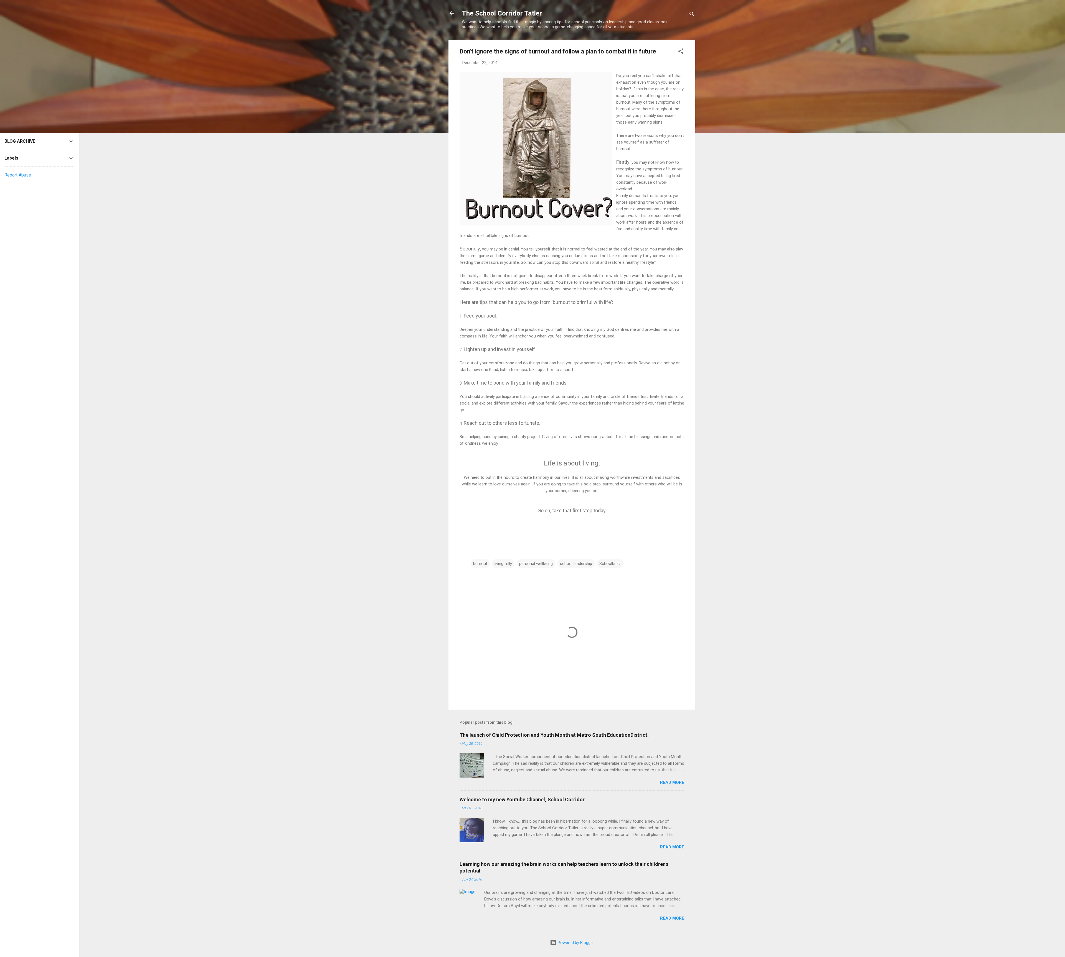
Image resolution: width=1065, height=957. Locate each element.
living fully (503, 563)
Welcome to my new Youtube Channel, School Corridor (522, 799)
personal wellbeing (536, 563)
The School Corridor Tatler (502, 13)
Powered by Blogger (575, 942)
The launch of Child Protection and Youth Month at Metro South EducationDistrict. (554, 735)
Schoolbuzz (610, 563)
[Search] (692, 15)
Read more (672, 782)
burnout (480, 563)
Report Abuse (17, 175)
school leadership (576, 563)
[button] (681, 52)
